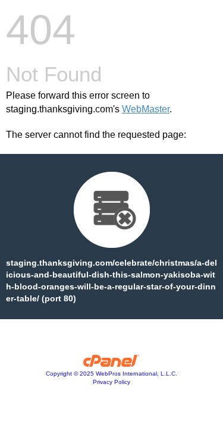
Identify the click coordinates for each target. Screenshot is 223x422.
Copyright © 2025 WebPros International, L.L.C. (111, 373)
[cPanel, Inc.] (111, 364)
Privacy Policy (111, 382)
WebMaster (145, 109)
